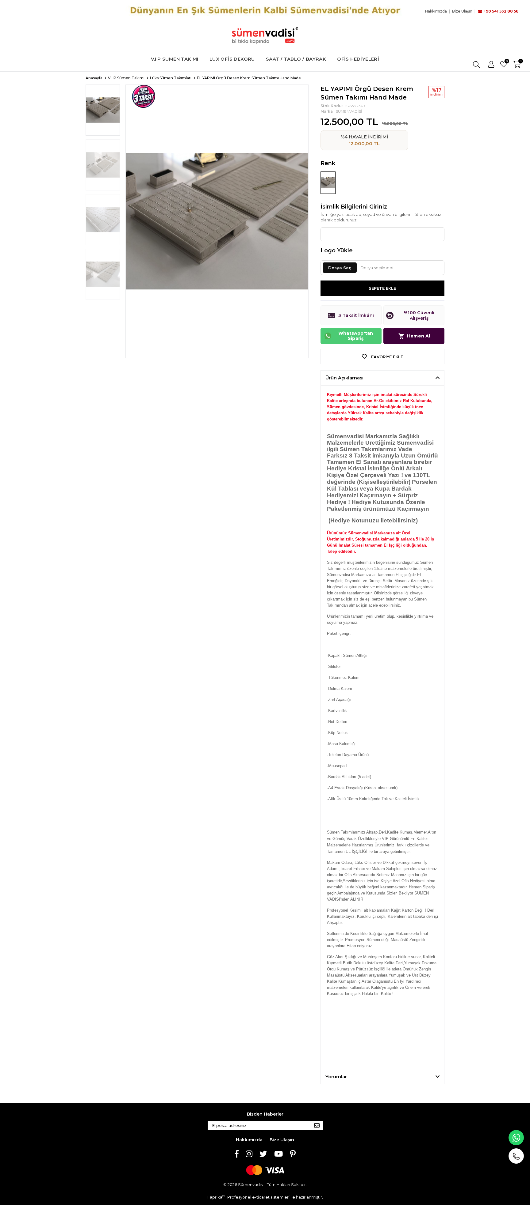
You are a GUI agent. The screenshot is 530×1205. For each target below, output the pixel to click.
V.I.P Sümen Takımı (174, 59)
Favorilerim (506, 62)
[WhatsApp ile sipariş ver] (516, 1137)
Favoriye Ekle (386, 356)
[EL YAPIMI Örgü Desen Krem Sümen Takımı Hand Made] (328, 182)
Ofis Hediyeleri (358, 59)
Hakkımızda (249, 1140)
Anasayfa (94, 78)
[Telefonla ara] (516, 1156)
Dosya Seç (339, 267)
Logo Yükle (337, 250)
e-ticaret (261, 1197)
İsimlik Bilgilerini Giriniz (354, 206)
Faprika (216, 1197)
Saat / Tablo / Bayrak (296, 59)
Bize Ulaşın (282, 1140)
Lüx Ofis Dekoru (232, 59)
